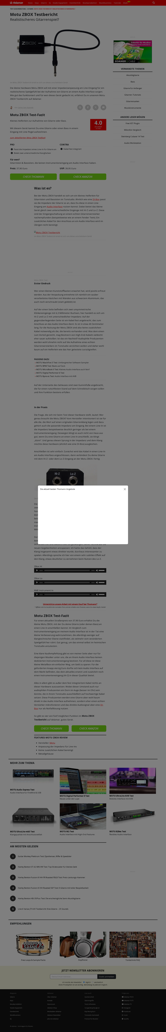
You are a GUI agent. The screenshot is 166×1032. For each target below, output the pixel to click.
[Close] (125, 490)
